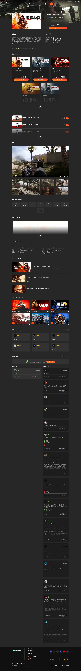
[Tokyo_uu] (45, 455)
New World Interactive (56, 40)
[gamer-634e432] (45, 370)
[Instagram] (57, 651)
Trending (31, 1)
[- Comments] (65, 330)
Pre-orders (36, 1)
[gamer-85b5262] (34, 345)
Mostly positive (55, 44)
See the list (54, 37)
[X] (54, 651)
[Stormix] (15, 345)
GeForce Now (19, 48)
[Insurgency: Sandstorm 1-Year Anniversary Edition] (40, 67)
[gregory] (15, 370)
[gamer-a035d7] (45, 563)
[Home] (4, 2)
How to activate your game (57, 39)
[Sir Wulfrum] (45, 622)
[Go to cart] (75, 2)
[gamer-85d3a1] (45, 546)
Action (54, 43)
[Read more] (55, 464)
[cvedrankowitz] (53, 345)
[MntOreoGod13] (45, 409)
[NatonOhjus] (45, 434)
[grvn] (45, 521)
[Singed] (45, 581)
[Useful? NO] (39, 376)
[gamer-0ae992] (45, 501)
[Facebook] (60, 651)
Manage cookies (14, 665)
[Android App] (59, 659)
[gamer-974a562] (53, 335)
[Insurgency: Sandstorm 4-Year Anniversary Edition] (60, 67)
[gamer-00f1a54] (15, 335)
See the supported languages (57, 38)
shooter (30, 48)
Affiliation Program (31, 651)
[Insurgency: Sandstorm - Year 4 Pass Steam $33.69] (17, 118)
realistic (26, 48)
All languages (67, 356)
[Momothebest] (45, 480)
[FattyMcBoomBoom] (45, 382)
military (33, 48)
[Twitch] (67, 651)
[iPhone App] (52, 659)
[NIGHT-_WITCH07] (45, 422)
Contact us (30, 653)
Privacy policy (30, 650)
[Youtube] (64, 651)
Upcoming (40, 1)
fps (23, 48)
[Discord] (51, 651)
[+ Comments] (68, 330)
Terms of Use (30, 648)
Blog (44, 1)
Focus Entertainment (56, 41)
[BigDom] (34, 335)
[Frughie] (45, 597)
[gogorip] (45, 397)
